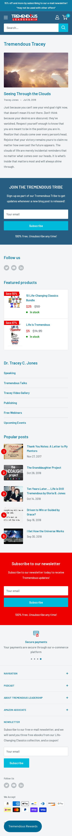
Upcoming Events (15, 422)
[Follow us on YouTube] (14, 267)
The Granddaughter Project (44, 467)
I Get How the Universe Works (45, 531)
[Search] (63, 28)
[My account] (57, 17)
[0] (65, 17)
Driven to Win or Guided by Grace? (43, 512)
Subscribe (36, 225)
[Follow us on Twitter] (6, 267)
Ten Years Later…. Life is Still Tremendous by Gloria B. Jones (46, 491)
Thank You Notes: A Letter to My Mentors (47, 448)
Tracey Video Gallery (17, 392)
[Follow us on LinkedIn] (21, 267)
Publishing (10, 403)
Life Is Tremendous (38, 324)
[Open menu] (6, 17)
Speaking (10, 373)
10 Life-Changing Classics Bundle (42, 298)
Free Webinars (13, 412)
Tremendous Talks (15, 383)
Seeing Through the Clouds (27, 93)
